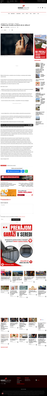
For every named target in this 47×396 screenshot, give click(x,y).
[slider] (31, 125)
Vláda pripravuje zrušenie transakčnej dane (33, 291)
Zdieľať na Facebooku (14, 171)
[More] (12, 30)
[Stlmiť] (28, 125)
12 (36, 326)
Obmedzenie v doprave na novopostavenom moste (40, 123)
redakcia (2, 280)
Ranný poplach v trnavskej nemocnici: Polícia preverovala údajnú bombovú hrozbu (42, 292)
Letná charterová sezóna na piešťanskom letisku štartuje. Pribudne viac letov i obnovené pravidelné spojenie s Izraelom (8, 185)
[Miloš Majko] (2, 27)
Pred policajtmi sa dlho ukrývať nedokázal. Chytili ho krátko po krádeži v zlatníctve (33, 341)
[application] (17, 125)
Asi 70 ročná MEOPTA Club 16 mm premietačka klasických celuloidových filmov (22, 325)
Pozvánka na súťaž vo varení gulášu (43, 84)
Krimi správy (11, 23)
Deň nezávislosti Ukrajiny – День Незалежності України (41, 278)
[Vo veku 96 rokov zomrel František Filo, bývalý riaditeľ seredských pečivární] (14, 288)
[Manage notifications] (2, 393)
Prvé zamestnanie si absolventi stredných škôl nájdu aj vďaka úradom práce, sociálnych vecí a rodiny (42, 326)
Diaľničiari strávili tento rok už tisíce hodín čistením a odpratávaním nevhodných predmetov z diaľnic (17, 279)
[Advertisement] (11, 7)
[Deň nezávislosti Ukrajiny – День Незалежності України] (41, 273)
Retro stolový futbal (5, 290)
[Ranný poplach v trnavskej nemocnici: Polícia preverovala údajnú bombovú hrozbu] (42, 288)
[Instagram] (40, 8)
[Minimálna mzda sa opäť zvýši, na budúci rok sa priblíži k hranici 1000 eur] (6, 273)
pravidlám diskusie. (21, 216)
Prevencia (17, 23)
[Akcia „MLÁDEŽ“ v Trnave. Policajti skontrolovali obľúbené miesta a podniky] (29, 273)
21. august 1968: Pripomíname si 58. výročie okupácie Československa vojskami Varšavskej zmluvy (42, 341)
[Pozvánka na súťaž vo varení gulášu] (14, 336)
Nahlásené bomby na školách (11, 165)
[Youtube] (42, 8)
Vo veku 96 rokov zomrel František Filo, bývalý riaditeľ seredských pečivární (14, 292)
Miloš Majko (7, 27)
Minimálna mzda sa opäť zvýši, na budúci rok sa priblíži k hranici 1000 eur (6, 278)
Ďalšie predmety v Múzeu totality (23, 339)
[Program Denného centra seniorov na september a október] (5, 336)
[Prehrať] (2, 125)
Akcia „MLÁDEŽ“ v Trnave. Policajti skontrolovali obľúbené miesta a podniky (29, 278)
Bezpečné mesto (4, 23)
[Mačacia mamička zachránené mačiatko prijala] (33, 320)
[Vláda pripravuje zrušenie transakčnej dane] (33, 288)
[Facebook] (38, 8)
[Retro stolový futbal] (5, 288)
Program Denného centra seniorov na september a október (4, 340)
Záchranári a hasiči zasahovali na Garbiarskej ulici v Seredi (40, 114)
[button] (45, 7)
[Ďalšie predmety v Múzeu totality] (23, 336)
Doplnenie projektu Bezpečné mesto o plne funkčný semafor (14, 324)
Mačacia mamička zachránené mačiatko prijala (32, 324)
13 (45, 345)
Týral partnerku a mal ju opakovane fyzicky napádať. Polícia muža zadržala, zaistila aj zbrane (23, 293)
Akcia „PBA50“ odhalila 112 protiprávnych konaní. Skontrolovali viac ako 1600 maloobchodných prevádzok (4, 326)
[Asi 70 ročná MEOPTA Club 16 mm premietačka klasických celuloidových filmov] (23, 320)
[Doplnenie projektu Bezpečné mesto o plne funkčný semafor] (14, 320)
